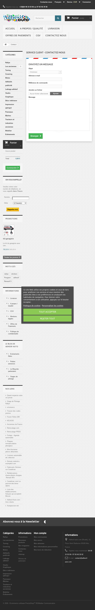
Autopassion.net (13, 506)
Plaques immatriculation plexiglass (10, 443)
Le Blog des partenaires (13, 370)
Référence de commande (38, 83)
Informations (12, 291)
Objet (31, 68)
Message (32, 97)
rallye (6, 274)
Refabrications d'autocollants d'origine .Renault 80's (13, 475)
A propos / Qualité (31, 28)
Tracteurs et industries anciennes (9, 123)
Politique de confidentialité (13, 333)
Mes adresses (39, 543)
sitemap (21, 554)
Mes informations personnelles (46, 547)
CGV (38, 35)
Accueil (10, 28)
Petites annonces (11, 363)
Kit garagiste (8, 239)
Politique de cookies (31, 305)
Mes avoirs (38, 540)
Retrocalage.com (13, 428)
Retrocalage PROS (14, 432)
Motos (7, 78)
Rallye (7, 63)
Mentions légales (12, 318)
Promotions (11, 218)
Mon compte (40, 533)
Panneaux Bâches (9, 114)
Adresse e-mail (34, 76)
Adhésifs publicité (8, 83)
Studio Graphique (9, 95)
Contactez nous (55, 35)
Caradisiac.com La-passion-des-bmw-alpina (13, 483)
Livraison (54, 28)
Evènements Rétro (13, 355)
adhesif (16, 278)
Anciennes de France (14, 424)
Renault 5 (7, 281)
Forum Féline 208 (13, 417)
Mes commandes (40, 537)
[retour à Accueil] (5, 44)
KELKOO (10, 421)
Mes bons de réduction (42, 550)
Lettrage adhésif (11, 89)
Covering (8, 74)
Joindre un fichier (35, 90)
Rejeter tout (47, 318)
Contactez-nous (46, 2)
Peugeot (7, 278)
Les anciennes (10, 66)
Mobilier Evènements (10, 132)
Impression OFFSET (9, 106)
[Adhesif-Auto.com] (16, 18)
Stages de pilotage (13, 378)
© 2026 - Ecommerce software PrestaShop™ (19, 603)
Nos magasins (23, 546)
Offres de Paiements (18, 35)
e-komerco (11, 407)
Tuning (8, 70)
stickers (14, 274)
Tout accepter (47, 311)
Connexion (87, 2)
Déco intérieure (11, 101)
